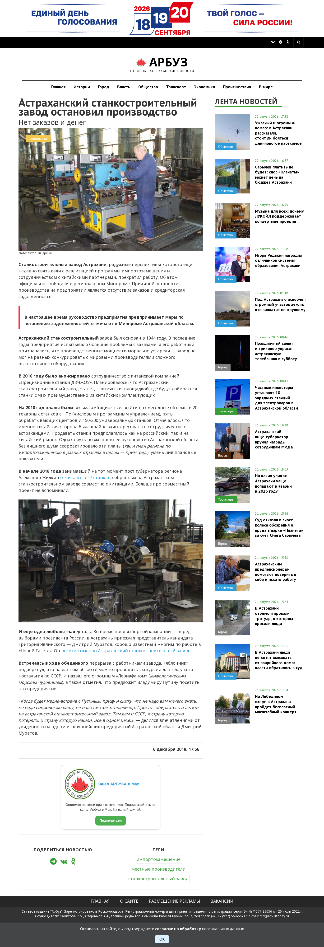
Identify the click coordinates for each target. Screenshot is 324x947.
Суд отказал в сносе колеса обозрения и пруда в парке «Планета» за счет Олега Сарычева (279, 527)
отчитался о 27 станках (85, 477)
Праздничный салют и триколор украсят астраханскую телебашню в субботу (276, 351)
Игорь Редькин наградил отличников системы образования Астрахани (278, 260)
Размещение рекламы (174, 901)
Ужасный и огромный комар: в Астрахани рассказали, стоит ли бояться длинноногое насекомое (278, 133)
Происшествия (237, 86)
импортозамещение (158, 859)
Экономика (204, 86)
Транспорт (176, 86)
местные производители (158, 869)
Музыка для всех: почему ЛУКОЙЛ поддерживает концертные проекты (279, 216)
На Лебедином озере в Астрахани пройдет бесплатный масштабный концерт (275, 704)
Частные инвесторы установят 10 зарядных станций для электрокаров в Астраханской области (276, 398)
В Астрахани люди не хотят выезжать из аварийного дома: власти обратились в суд (278, 659)
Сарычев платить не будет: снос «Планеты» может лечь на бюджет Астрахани (277, 174)
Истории (82, 86)
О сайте (129, 901)
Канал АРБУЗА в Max (118, 784)
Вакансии (221, 901)
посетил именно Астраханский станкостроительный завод (125, 650)
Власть (123, 86)
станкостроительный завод (158, 879)
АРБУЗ (162, 64)
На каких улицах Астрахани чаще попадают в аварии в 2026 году (273, 483)
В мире (266, 86)
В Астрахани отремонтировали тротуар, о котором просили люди (274, 615)
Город (103, 86)
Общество (148, 86)
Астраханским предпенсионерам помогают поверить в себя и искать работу (275, 571)
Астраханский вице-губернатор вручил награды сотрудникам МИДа (274, 439)
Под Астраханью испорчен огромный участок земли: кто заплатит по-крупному (280, 304)
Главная (58, 86)
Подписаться (111, 820)
